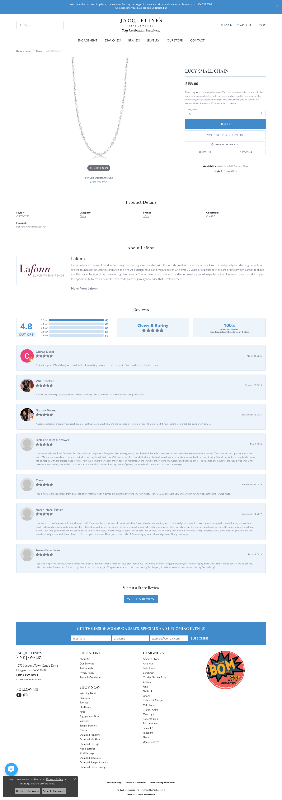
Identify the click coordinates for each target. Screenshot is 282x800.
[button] (226, 25)
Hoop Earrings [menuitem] (87, 748)
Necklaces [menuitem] (85, 707)
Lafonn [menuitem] (146, 695)
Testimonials (86, 668)
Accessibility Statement (162, 782)
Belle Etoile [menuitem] (149, 668)
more (233, 103)
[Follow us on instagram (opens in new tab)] (25, 695)
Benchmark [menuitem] (149, 672)
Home (19, 51)
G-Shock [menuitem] (147, 691)
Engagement (87, 40)
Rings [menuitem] (82, 711)
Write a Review (141, 598)
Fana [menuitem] (145, 686)
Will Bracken (45, 381)
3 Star (44, 327)
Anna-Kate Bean (48, 550)
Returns (246, 152)
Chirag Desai (45, 351)
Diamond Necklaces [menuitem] (90, 739)
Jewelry (153, 40)
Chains (39, 51)
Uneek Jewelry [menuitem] (151, 742)
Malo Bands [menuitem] (149, 705)
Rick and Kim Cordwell (52, 440)
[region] (98, 115)
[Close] (277, 5)
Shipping (205, 152)
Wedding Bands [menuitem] (88, 693)
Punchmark (148, 794)
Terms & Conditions (90, 677)
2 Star (44, 331)
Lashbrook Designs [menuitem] (153, 700)
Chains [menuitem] (83, 730)
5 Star (44, 320)
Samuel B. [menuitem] (148, 728)
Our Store (175, 40)
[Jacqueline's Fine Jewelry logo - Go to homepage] (141, 25)
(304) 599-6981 (98, 182)
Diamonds (113, 40)
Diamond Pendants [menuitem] (90, 734)
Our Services (87, 663)
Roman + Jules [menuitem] (150, 723)
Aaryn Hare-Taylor (49, 509)
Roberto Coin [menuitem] (150, 719)
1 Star (44, 335)
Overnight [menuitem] (148, 714)
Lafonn (146, 216)
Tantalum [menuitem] (148, 732)
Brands (134, 40)
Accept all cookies (53, 791)
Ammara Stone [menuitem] (151, 659)
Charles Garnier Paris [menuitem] (154, 677)
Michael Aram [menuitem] (150, 709)
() (106, 320)
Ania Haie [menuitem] (148, 663)
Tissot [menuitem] (146, 737)
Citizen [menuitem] (147, 682)
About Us (85, 659)
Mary (39, 480)
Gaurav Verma (46, 410)
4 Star (44, 324)
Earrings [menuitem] (84, 702)
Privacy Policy (87, 672)
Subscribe (199, 638)
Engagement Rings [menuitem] (89, 716)
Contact (197, 40)
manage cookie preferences (37, 783)
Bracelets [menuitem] (85, 698)
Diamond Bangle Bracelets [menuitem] (94, 762)
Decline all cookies (27, 791)
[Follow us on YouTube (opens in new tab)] (18, 695)
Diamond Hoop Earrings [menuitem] (93, 767)
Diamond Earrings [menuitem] (89, 744)
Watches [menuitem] (84, 721)
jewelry (29, 51)
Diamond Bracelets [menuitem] (90, 757)
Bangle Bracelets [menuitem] (88, 725)
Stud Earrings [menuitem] (87, 753)
